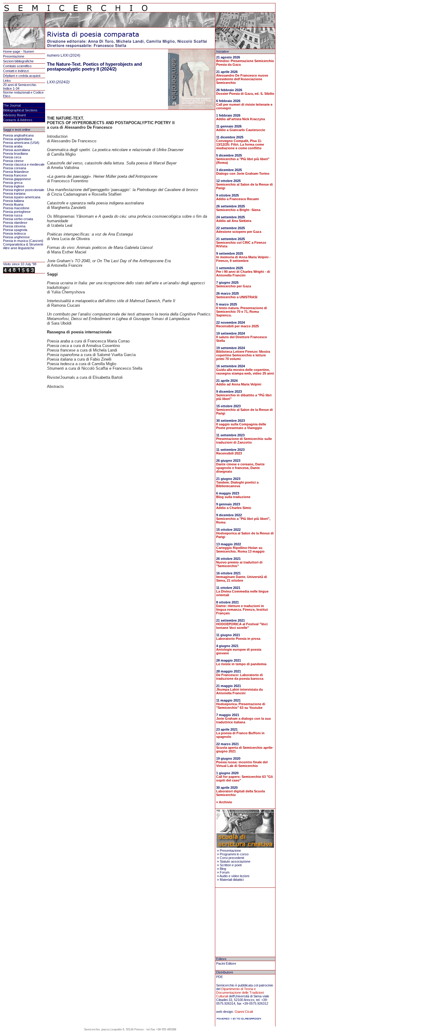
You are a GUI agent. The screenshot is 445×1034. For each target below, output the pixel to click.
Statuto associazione (235, 861)
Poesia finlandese (16, 171)
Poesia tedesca (14, 233)
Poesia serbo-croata (18, 219)
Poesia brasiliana (15, 153)
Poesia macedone (16, 208)
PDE (219, 977)
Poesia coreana (14, 168)
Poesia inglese (13, 186)
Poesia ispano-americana (21, 197)
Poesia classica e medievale (23, 164)
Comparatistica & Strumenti (23, 244)
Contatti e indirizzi (16, 71)
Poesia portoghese (17, 211)
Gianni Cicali (244, 1011)
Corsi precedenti (232, 858)
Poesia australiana (16, 150)
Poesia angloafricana (18, 135)
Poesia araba (12, 146)
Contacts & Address (17, 120)
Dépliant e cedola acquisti (21, 76)
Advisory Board (14, 115)
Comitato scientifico (17, 66)
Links (7, 80)
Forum (224, 872)
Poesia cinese (13, 161)
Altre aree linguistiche (18, 248)
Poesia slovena (14, 226)
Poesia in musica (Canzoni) (23, 241)
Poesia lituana (13, 204)
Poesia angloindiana (17, 139)
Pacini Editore (226, 963)
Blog (223, 868)
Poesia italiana (13, 201)
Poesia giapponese (17, 179)
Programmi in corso (234, 854)
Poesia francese (15, 175)
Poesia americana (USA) (21, 142)
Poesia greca (12, 182)
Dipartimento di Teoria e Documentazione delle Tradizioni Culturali (240, 992)
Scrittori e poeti (231, 865)
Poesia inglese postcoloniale (23, 190)
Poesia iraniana (14, 193)
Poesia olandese (15, 222)
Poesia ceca (12, 157)
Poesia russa (12, 215)
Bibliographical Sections (20, 110)
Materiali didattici (232, 879)
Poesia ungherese (16, 237)
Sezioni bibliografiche (18, 61)
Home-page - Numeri (18, 51)
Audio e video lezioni (234, 876)
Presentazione (13, 56)
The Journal (12, 105)
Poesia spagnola (15, 230)
